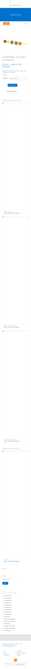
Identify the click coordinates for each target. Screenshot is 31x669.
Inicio (4, 651)
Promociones (19, 651)
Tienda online (6, 655)
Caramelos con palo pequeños (10, 439)
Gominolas (8, 600)
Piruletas (8, 612)
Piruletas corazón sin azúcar (10, 325)
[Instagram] (14, 637)
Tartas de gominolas (10, 619)
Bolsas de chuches (9, 621)
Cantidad (5, 78)
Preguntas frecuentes (21, 653)
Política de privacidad (20, 664)
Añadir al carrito (12, 85)
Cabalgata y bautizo (10, 628)
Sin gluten (8, 609)
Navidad (7, 602)
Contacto (19, 655)
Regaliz (7, 616)
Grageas (7, 623)
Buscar (5, 583)
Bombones (8, 614)
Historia (5, 653)
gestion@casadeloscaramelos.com (9, 644)
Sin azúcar (8, 607)
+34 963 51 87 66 (10, 646)
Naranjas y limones (9, 626)
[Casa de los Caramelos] (15, 4)
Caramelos (8, 598)
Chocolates (8, 605)
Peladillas (7, 630)
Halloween (8, 595)
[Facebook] (15, 637)
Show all (26, 23)
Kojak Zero (6, 559)
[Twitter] (17, 637)
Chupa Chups (7, 211)
